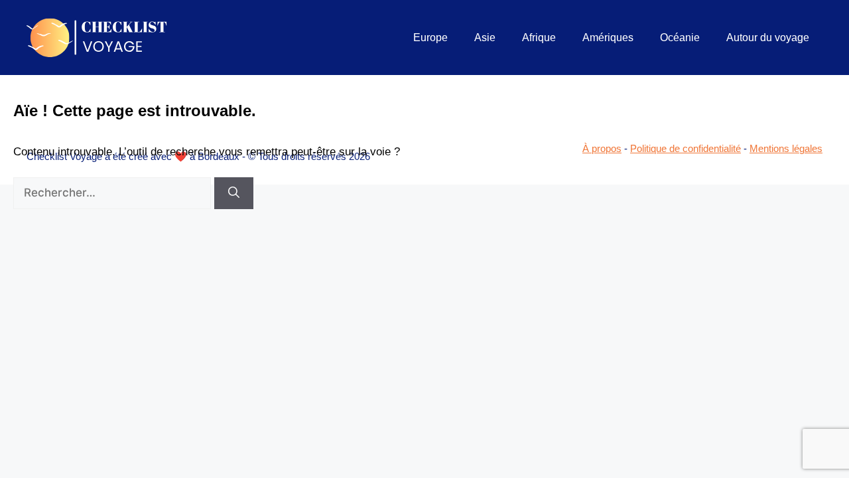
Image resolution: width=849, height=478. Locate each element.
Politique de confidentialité (685, 148)
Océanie (680, 37)
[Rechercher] (233, 193)
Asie (484, 37)
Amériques (607, 37)
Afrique (539, 37)
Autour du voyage (767, 37)
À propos (601, 148)
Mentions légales (786, 148)
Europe (430, 37)
